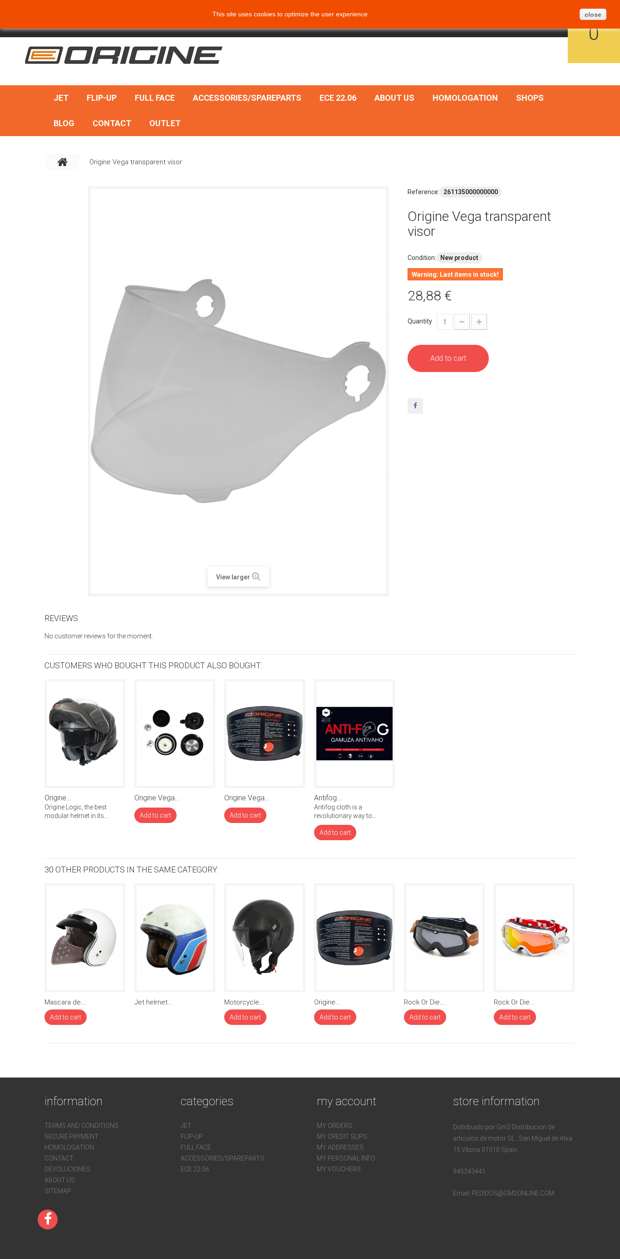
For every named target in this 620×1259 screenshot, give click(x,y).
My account (346, 1101)
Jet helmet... (153, 1002)
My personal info (346, 1158)
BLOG (64, 123)
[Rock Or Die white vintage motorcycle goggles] (534, 937)
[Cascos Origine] (124, 54)
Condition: (422, 257)
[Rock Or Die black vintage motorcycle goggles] (444, 937)
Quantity (420, 321)
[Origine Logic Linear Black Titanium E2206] (84, 733)
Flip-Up (102, 98)
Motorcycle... (244, 1002)
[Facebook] (48, 1220)
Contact (112, 123)
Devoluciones (67, 1169)
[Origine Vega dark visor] (264, 733)
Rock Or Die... (424, 1002)
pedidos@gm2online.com (513, 1193)
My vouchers (339, 1169)
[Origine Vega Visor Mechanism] (174, 733)
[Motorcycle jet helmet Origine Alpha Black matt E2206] (264, 937)
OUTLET (165, 123)
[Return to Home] (63, 162)
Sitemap (57, 1191)
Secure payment (71, 1136)
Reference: (423, 192)
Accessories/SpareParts (247, 98)
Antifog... (328, 798)
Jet (61, 98)
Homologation (465, 98)
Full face (155, 98)
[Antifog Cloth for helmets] (354, 733)
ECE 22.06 (338, 98)
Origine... (58, 798)
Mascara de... (65, 1002)
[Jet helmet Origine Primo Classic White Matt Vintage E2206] (174, 937)
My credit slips (342, 1136)
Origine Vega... (157, 798)
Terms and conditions (81, 1125)
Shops (530, 98)
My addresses (340, 1147)
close (593, 14)
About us (394, 98)
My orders (334, 1125)
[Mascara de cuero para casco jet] (84, 937)
